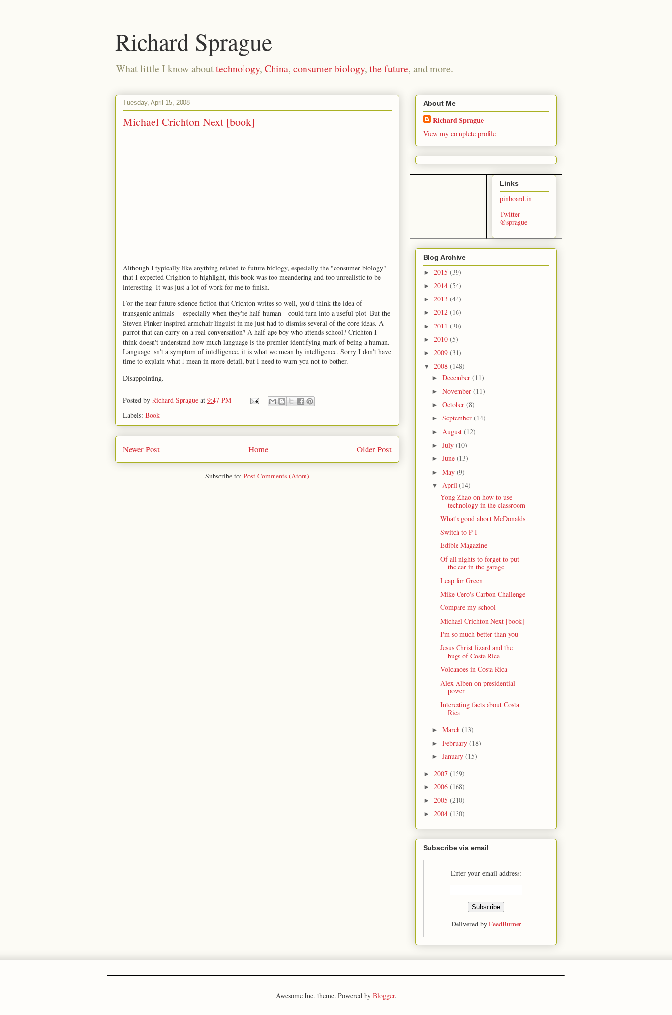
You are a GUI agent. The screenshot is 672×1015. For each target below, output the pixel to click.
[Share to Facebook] (300, 401)
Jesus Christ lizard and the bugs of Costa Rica (476, 651)
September (458, 417)
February (455, 742)
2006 (442, 786)
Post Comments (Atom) (276, 475)
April (450, 485)
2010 (442, 339)
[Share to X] (291, 401)
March (452, 729)
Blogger (384, 995)
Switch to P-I (458, 532)
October (454, 404)
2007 (442, 773)
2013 (442, 298)
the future (388, 68)
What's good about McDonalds (482, 518)
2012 (442, 312)
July (449, 444)
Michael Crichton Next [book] (482, 621)
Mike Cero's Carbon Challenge (482, 593)
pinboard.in (516, 198)
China (276, 68)
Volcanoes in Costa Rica (473, 669)
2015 (442, 272)
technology (238, 68)
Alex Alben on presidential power (477, 687)
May (449, 472)
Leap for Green (461, 580)
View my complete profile (459, 133)
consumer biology (329, 68)
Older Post (374, 449)
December (457, 377)
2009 (442, 352)
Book (152, 414)
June (449, 458)
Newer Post (141, 449)
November (457, 391)
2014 (442, 285)
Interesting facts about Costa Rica (479, 708)
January (453, 756)
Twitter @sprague (513, 218)
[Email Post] (254, 400)
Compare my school (468, 607)
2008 (442, 366)
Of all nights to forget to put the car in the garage (479, 563)
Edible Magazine (463, 545)
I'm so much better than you (479, 634)
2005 (442, 800)
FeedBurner (505, 923)
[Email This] (272, 401)
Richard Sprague (193, 41)
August (453, 431)
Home (258, 449)
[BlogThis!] (282, 401)
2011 (442, 325)
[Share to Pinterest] (310, 401)
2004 (442, 813)
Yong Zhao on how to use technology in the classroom (482, 501)
